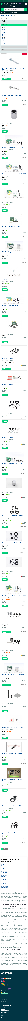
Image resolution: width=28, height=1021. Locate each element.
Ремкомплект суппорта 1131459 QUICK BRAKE (12, 700)
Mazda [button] (3, 47)
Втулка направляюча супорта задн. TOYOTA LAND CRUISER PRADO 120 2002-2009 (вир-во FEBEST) (12, 94)
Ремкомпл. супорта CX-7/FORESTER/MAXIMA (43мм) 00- (13, 516)
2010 (3, 29)
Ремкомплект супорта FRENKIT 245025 (10, 331)
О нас (2, 1017)
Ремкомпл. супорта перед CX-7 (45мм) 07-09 (11, 569)
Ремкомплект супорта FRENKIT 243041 (10, 305)
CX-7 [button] (3, 50)
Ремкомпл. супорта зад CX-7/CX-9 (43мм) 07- (12, 542)
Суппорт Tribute (4, 884)
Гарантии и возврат (5, 1012)
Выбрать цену (6, 78)
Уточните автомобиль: (4, 21)
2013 (3, 34)
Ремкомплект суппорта (7, 358)
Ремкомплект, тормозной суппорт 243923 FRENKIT (13, 147)
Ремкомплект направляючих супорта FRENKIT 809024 (14, 595)
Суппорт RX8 (4, 883)
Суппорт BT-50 (4, 874)
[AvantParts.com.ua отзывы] (6, 984)
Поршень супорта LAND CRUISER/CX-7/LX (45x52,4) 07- (13, 490)
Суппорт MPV (4, 879)
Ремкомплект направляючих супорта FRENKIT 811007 (14, 226)
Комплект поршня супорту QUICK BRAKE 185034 (12, 727)
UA (4, 1)
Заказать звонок (4, 994)
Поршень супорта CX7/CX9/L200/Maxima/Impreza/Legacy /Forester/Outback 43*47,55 (10, 253)
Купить (5, 105)
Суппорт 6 (3, 869)
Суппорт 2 (3, 864)
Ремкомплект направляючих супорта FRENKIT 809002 (14, 173)
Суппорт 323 (3, 867)
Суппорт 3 (3, 865)
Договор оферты (4, 1014)
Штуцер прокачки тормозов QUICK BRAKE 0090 (12, 753)
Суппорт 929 (4, 872)
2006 (3, 39)
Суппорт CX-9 (4, 878)
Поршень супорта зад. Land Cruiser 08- (10, 121)
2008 (3, 42)
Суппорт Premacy (5, 882)
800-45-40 (15, 3)
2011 (3, 31)
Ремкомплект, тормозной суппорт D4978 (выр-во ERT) (13, 833)
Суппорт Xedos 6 (4, 886)
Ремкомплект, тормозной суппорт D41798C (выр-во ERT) (13, 780)
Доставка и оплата (13, 1)
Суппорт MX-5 (4, 880)
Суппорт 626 (4, 871)
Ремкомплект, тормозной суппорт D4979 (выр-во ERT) (13, 806)
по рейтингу (3, 54)
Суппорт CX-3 (4, 875)
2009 (3, 43)
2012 (3, 32)
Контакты (20, 1)
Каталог (2, 1015)
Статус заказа (4, 1007)
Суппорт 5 (3, 868)
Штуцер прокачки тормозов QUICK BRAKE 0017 (12, 279)
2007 (3, 40)
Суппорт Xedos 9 (4, 887)
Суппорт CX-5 (4, 876)
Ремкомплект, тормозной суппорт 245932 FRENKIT (13, 463)
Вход (26, 1)
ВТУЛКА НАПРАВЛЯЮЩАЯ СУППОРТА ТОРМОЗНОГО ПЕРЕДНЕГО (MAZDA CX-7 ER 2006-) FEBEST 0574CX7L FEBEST (13, 68)
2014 (3, 36)
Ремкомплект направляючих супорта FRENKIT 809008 (14, 200)
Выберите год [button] (6, 24)
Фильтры (25, 54)
